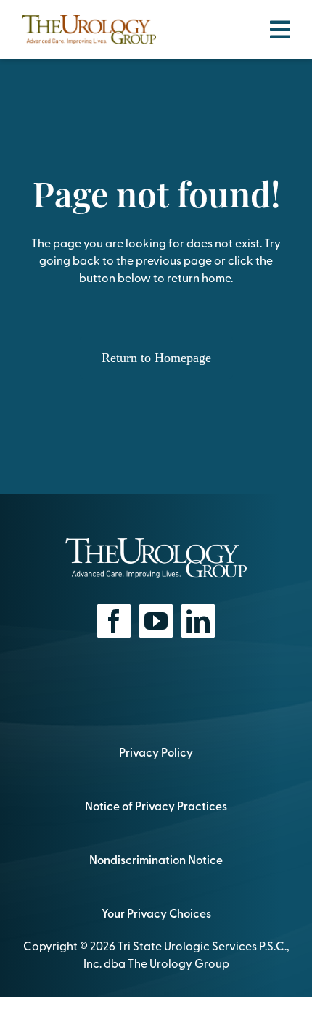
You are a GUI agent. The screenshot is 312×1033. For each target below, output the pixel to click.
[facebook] (114, 621)
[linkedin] (198, 621)
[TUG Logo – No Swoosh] (89, 20)
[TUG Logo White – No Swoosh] (156, 543)
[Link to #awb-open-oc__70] (280, 29)
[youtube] (156, 621)
